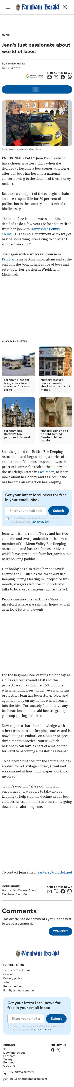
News (6, 34)
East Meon (46, 472)
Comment (60, 931)
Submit (58, 511)
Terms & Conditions (16, 970)
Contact (8, 974)
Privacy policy (12, 978)
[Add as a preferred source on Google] (34, 76)
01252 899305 (24, 1072)
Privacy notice (40, 521)
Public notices (12, 986)
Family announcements (19, 990)
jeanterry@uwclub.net (54, 872)
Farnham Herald (15, 63)
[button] (8, 7)
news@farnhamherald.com (28, 1079)
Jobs (6, 982)
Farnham (9, 259)
